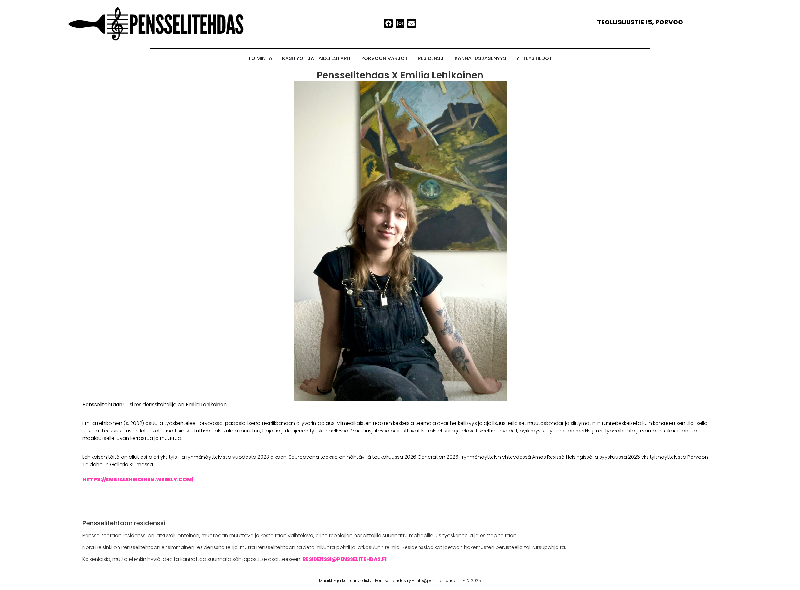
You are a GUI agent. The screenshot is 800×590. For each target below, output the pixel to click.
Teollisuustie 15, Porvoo (640, 22)
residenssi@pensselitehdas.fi (344, 559)
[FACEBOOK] (388, 23)
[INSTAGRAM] (400, 23)
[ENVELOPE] (411, 23)
